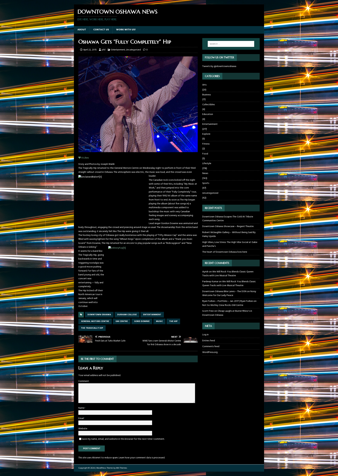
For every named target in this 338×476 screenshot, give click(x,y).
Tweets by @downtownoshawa (219, 66)
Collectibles (208, 105)
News (205, 173)
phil (103, 50)
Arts (204, 85)
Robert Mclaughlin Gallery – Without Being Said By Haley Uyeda (229, 234)
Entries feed (208, 341)
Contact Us (101, 30)
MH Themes (121, 468)
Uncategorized (133, 50)
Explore (206, 134)
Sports (205, 183)
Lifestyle (206, 163)
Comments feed (210, 346)
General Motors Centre (95, 321)
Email (81, 418)
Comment (83, 381)
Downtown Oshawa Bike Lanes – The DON (224, 291)
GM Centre (121, 321)
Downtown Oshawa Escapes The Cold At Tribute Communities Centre (227, 219)
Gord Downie (142, 321)
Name (81, 408)
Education (207, 114)
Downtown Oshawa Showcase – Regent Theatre (228, 226)
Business (206, 95)
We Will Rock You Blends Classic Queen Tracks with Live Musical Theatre (228, 274)
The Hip (173, 321)
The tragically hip (92, 328)
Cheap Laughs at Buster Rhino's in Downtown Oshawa (227, 313)
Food (205, 154)
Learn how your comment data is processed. (142, 458)
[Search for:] (231, 44)
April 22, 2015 (90, 50)
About (81, 30)
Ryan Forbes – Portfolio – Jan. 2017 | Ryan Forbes (227, 301)
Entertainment (118, 50)
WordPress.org (210, 352)
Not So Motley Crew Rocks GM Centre (222, 305)
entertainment (152, 314)
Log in (205, 335)
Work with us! (126, 30)
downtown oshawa (99, 314)
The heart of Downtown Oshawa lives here (224, 252)
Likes (85, 158)
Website (82, 429)
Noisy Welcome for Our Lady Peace (229, 293)
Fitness (205, 144)
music (159, 321)
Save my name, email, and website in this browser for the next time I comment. (123, 439)
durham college (127, 314)
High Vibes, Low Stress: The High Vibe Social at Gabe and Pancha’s (229, 244)
